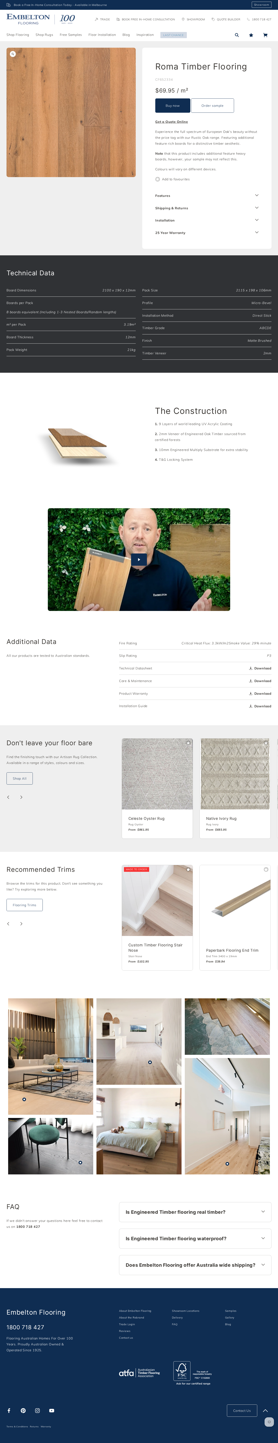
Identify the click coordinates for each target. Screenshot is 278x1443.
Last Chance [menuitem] (173, 35)
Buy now (173, 106)
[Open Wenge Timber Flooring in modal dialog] (80, 1163)
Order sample (212, 106)
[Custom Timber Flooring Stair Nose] (157, 900)
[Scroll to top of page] (265, 1410)
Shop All (19, 778)
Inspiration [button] (145, 35)
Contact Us (242, 1411)
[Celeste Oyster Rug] (157, 774)
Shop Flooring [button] (18, 35)
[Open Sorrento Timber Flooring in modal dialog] (24, 1099)
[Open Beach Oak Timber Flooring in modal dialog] (150, 1062)
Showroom (261, 4)
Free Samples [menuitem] (71, 35)
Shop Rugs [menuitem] (44, 35)
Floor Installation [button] (102, 35)
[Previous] (8, 797)
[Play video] (139, 559)
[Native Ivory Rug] (235, 774)
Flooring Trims (24, 905)
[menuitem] (135, 1311)
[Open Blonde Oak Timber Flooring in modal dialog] (227, 1164)
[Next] (21, 797)
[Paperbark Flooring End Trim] (235, 900)
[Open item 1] (71, 112)
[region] (127, 5)
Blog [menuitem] (126, 35)
